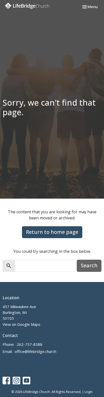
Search (89, 265)
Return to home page (52, 232)
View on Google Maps (21, 324)
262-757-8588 (29, 344)
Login (89, 391)
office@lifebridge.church (35, 351)
